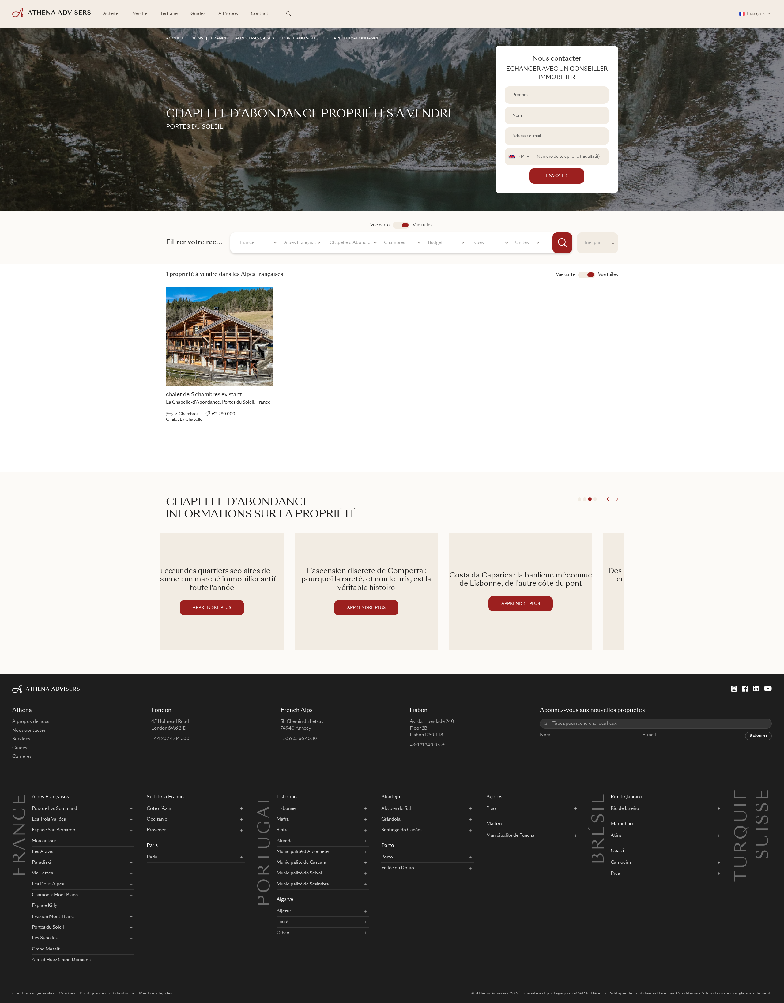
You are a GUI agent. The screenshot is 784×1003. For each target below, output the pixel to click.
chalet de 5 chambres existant (204, 394)
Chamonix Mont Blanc (55, 895)
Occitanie (157, 819)
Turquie (742, 795)
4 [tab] (595, 499)
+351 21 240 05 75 (427, 745)
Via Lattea (42, 873)
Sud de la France (165, 797)
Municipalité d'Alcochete (303, 852)
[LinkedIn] (756, 688)
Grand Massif (45, 949)
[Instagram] (734, 688)
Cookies (67, 993)
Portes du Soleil (48, 927)
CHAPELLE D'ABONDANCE (353, 38)
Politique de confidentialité (107, 993)
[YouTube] (768, 688)
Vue (586, 275)
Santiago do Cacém (401, 830)
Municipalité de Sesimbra (303, 884)
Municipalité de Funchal (511, 835)
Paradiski (41, 862)
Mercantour (44, 841)
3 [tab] (590, 499)
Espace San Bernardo (53, 830)
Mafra (283, 819)
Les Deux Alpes (48, 884)
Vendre (140, 14)
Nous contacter (29, 730)
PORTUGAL (265, 849)
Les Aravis (42, 852)
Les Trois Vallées (49, 819)
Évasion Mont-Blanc (53, 917)
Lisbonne (287, 797)
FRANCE (219, 38)
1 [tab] (579, 499)
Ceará (617, 851)
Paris (152, 845)
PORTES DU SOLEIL (301, 38)
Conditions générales (33, 993)
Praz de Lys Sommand (54, 808)
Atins (616, 835)
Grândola (391, 819)
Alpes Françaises (50, 797)
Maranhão (622, 824)
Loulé (282, 922)
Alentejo (390, 797)
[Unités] (527, 244)
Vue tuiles (422, 225)
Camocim (621, 862)
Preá (615, 873)
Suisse (764, 795)
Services (21, 739)
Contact (259, 14)
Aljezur (284, 911)
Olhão (283, 933)
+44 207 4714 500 (170, 739)
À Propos (228, 14)
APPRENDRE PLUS (237, 608)
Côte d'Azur (159, 808)
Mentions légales (156, 993)
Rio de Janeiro (626, 797)
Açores (494, 797)
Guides (197, 14)
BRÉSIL (600, 828)
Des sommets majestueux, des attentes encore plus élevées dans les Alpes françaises (546, 580)
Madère (494, 824)
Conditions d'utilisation (699, 993)
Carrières (22, 756)
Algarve (285, 899)
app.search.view (401, 225)
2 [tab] (584, 499)
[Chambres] (402, 244)
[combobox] (519, 156)
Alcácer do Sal (396, 808)
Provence (156, 830)
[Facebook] (745, 688)
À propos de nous (30, 721)
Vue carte (380, 225)
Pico (491, 808)
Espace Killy (44, 905)
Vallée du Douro (397, 868)
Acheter (111, 14)
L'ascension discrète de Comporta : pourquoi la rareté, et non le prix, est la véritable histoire (238, 580)
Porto (387, 845)
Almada (285, 841)
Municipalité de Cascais (301, 862)
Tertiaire (169, 14)
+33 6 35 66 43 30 (299, 739)
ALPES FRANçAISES (254, 38)
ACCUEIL (175, 38)
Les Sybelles (45, 938)
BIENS (197, 38)
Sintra (283, 830)
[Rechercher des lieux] (288, 13)
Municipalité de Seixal (299, 873)
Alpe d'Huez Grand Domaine (61, 960)
